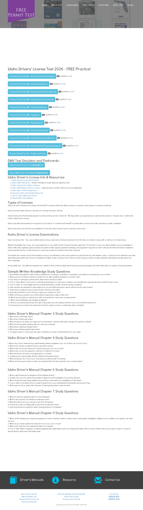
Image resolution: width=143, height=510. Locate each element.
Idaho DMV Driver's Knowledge (29, 172)
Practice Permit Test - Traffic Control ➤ (27, 153)
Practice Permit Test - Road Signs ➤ (26, 122)
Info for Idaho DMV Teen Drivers (24, 195)
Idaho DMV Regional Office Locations (26, 188)
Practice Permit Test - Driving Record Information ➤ (33, 91)
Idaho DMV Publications (21, 182)
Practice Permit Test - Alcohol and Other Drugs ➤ (32, 76)
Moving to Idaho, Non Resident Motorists (27, 193)
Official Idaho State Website (22, 198)
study (70, 76)
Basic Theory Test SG (29, 494)
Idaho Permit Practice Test (26, 165)
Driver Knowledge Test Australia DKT (71, 494)
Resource (69, 479)
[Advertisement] (71, 51)
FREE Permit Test (21, 12)
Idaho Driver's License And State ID (25, 180)
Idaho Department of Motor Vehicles (26, 185)
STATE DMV (103, 5)
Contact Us (112, 479)
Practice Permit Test (29, 501)
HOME (44, 5)
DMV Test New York (29, 496)
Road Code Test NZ (71, 496)
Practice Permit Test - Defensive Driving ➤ (28, 84)
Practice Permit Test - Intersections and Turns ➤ (31, 99)
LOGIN (130, 5)
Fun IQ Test (114, 494)
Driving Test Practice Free (29, 499)
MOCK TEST (57, 5)
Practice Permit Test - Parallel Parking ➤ (28, 107)
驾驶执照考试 (114, 496)
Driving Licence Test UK (71, 499)
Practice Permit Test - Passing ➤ (25, 115)
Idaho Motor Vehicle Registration (24, 190)
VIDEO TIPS (118, 5)
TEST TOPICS (88, 5)
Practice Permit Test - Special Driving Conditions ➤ (32, 138)
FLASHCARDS (72, 5)
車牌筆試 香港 (114, 499)
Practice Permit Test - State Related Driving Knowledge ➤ (35, 145)
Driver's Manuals (31, 479)
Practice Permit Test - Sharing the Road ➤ (29, 130)
